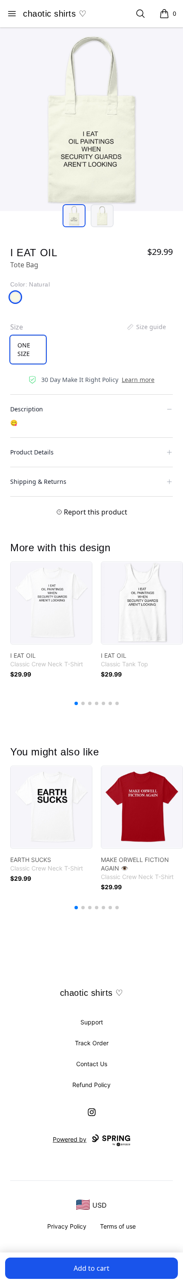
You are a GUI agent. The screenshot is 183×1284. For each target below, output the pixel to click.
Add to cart (91, 1268)
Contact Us (91, 1063)
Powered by (69, 1139)
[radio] (28, 349)
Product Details (32, 452)
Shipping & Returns (38, 481)
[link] (51, 603)
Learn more (138, 380)
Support (91, 1022)
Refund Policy (91, 1084)
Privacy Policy (66, 1226)
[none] (146, 327)
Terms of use (118, 1226)
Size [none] (16, 327)
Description (26, 409)
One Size (23, 349)
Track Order (92, 1043)
